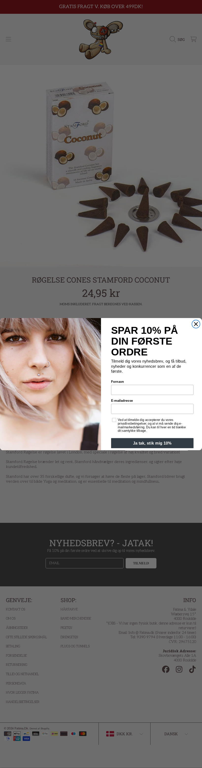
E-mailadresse (122, 400)
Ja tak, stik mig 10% (152, 443)
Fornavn (117, 381)
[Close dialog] (196, 324)
